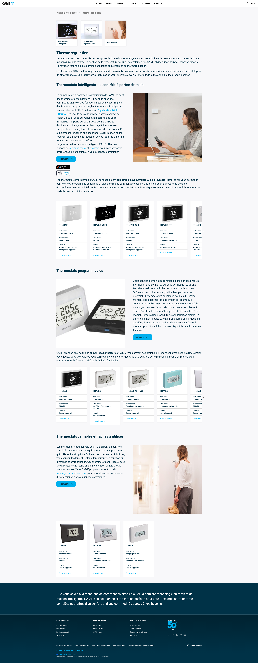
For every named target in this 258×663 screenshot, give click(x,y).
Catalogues (145, 3)
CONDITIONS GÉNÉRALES (82, 645)
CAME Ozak (97, 625)
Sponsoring (60, 635)
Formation (158, 3)
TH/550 (97, 391)
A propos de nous (62, 625)
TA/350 (97, 545)
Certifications (60, 628)
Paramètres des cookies (67, 654)
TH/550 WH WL (134, 391)
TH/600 (197, 391)
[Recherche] (247, 3)
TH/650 (63, 391)
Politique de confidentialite (64, 645)
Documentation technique (138, 632)
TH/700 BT (166, 225)
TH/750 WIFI (100, 225)
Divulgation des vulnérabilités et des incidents (141, 645)
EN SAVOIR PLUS (66, 159)
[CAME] (8, 3)
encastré (95, 148)
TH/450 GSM (200, 225)
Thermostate (112, 43)
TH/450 (164, 391)
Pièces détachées (135, 628)
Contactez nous (135, 625)
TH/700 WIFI (133, 225)
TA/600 (63, 545)
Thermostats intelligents (63, 42)
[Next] (203, 231)
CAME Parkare (98, 628)
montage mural (77, 148)
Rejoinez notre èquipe (63, 632)
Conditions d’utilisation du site (101, 645)
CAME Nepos (97, 632)
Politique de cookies (119, 645)
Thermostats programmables (89, 42)
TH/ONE (63, 225)
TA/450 (130, 545)
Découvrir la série (65, 255)
